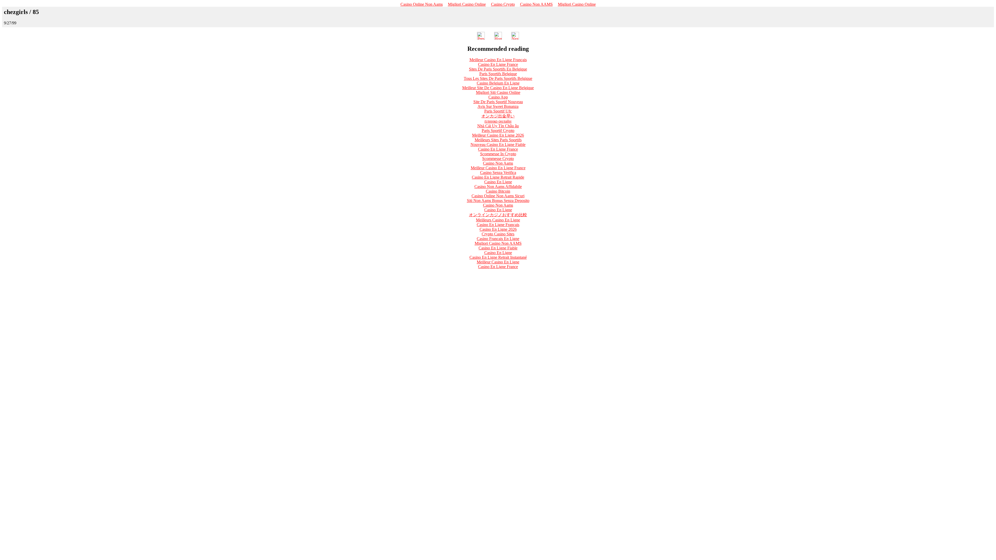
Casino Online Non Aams (421, 4)
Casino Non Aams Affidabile (498, 186)
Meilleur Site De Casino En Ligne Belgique (498, 88)
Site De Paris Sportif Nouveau (498, 102)
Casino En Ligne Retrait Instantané (498, 257)
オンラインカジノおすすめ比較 (498, 215)
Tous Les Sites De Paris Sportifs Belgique (498, 78)
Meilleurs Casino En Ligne (498, 220)
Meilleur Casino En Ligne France (498, 168)
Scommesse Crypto (498, 158)
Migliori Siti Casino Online (498, 92)
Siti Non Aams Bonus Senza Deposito (498, 200)
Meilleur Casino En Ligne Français (498, 60)
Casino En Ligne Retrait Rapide (498, 177)
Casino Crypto (503, 4)
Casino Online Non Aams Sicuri (498, 196)
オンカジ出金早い (498, 116)
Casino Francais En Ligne (498, 238)
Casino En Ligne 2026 (498, 229)
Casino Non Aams (498, 163)
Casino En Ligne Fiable (498, 248)
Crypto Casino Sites (498, 234)
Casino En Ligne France (498, 64)
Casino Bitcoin (498, 191)
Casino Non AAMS (536, 4)
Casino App (498, 97)
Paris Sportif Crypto (498, 130)
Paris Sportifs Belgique (498, 74)
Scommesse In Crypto (498, 154)
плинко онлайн (498, 121)
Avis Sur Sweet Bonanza (498, 106)
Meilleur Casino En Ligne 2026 (498, 135)
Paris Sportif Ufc (498, 111)
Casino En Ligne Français (498, 224)
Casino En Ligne (498, 182)
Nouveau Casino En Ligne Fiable (498, 144)
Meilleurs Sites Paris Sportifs (498, 140)
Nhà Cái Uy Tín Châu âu (498, 126)
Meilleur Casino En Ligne (498, 262)
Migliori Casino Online (467, 4)
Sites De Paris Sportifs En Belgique (498, 69)
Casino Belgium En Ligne (498, 83)
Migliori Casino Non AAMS (498, 243)
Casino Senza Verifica (498, 172)
